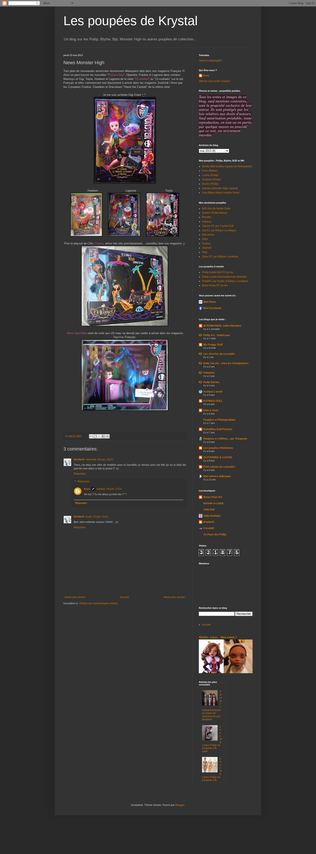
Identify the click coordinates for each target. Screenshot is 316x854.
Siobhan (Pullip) (211, 179)
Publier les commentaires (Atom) (99, 603)
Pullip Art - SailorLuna (216, 335)
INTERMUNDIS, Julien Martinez (222, 325)
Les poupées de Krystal (130, 21)
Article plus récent (74, 597)
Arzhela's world (212, 391)
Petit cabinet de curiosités (219, 466)
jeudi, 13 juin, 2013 (97, 516)
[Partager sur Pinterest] (107, 436)
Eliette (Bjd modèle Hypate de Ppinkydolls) (227, 166)
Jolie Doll (209, 509)
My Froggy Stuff (213, 344)
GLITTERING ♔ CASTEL (218, 457)
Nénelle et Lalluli (213, 503)
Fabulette (209, 372)
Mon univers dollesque (217, 476)
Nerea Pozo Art (212, 497)
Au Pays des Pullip (214, 534)
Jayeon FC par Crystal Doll (217, 225)
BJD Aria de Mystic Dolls (216, 208)
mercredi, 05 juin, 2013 (99, 459)
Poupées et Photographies (219, 419)
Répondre (80, 473)
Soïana (206, 243)
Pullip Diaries (211, 382)
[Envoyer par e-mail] (91, 436)
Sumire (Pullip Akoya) (214, 212)
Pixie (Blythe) (210, 170)
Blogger (179, 805)
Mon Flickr (209, 301)
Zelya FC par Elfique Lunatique (220, 256)
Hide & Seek (210, 410)
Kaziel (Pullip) (210, 183)
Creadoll (208, 528)
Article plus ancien (174, 597)
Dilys (205, 239)
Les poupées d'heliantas (218, 447)
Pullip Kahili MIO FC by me (217, 272)
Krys (87, 488)
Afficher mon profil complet (214, 81)
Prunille (206, 217)
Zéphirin (207, 247)
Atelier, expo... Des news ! (218, 637)
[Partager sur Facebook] (103, 436)
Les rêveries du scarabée (219, 353)
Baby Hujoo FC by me (215, 285)
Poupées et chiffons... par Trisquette (225, 438)
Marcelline (208, 234)
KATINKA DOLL (212, 400)
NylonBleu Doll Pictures (217, 429)
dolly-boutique (212, 515)
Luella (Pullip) (210, 175)
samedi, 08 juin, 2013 (109, 488)
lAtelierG (79, 459)
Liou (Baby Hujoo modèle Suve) (220, 192)
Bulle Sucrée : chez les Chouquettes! (226, 363)
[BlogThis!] (95, 436)
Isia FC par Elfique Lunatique (219, 230)
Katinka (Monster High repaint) (220, 188)
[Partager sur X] (99, 436)
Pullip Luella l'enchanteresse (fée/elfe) (224, 276)
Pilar (204, 252)
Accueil (124, 597)
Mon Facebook (212, 308)
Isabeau (207, 221)
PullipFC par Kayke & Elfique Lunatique (225, 281)
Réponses (84, 481)
